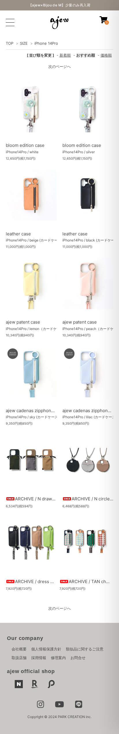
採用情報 (38, 657)
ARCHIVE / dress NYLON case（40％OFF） (59, 581)
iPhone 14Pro (46, 43)
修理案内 (58, 657)
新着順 (65, 55)
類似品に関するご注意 (84, 649)
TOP (9, 43)
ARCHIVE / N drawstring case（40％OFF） (58, 499)
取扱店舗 (19, 657)
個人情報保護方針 (46, 649)
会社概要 (19, 649)
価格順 (106, 55)
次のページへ (59, 66)
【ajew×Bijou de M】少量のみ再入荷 (60, 5)
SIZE (24, 43)
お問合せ (77, 657)
